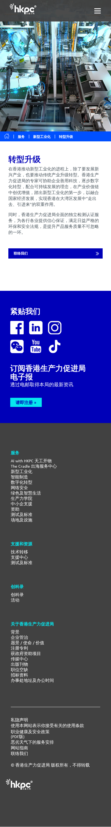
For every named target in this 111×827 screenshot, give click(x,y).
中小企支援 (21, 504)
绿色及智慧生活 (26, 493)
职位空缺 (19, 669)
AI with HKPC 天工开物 (31, 461)
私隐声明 (19, 720)
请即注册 (24, 402)
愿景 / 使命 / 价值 (27, 643)
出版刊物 (19, 664)
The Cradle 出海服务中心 (34, 466)
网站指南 (19, 748)
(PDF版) (18, 737)
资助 (15, 509)
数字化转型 (21, 482)
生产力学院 (21, 498)
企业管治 (19, 637)
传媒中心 (19, 659)
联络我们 (21, 253)
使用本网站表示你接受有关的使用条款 (47, 726)
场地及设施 (21, 520)
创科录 (17, 594)
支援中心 (19, 557)
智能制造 (19, 477)
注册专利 (19, 648)
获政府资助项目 (26, 653)
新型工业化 (42, 136)
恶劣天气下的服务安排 (32, 742)
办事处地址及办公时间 (32, 680)
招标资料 (19, 675)
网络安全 (19, 488)
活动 (15, 600)
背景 (15, 632)
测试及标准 (21, 514)
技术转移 (19, 552)
